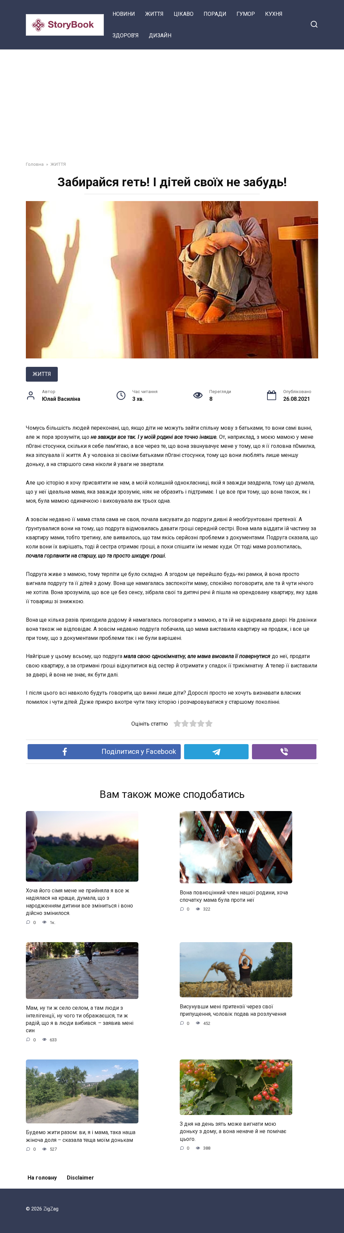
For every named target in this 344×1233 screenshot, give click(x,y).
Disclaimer (80, 1177)
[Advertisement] (172, 100)
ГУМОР (245, 14)
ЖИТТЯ (154, 14)
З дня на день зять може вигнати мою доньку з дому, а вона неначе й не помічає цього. (233, 1131)
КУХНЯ (274, 14)
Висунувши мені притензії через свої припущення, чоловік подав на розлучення (233, 1010)
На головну (42, 1177)
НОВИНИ (124, 14)
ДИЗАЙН (160, 35)
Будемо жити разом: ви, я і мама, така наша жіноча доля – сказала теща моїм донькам (80, 1136)
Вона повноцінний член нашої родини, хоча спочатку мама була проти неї (234, 896)
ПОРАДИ (215, 14)
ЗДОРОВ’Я (126, 35)
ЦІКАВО (184, 14)
